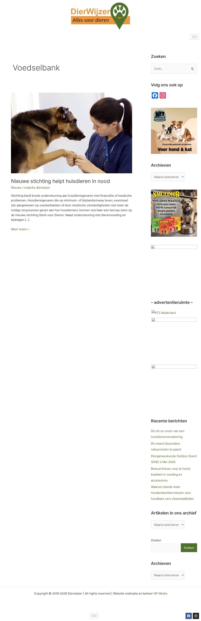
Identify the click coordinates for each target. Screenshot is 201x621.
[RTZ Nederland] (164, 312)
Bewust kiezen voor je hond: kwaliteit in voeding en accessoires (170, 474)
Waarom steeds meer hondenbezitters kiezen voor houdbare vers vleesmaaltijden (172, 492)
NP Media (160, 593)
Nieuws (16, 187)
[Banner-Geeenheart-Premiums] (174, 340)
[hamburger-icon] (194, 37)
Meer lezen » (20, 229)
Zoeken (156, 540)
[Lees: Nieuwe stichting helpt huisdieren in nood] (71, 133)
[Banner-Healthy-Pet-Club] (174, 387)
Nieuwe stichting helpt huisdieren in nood (60, 181)
